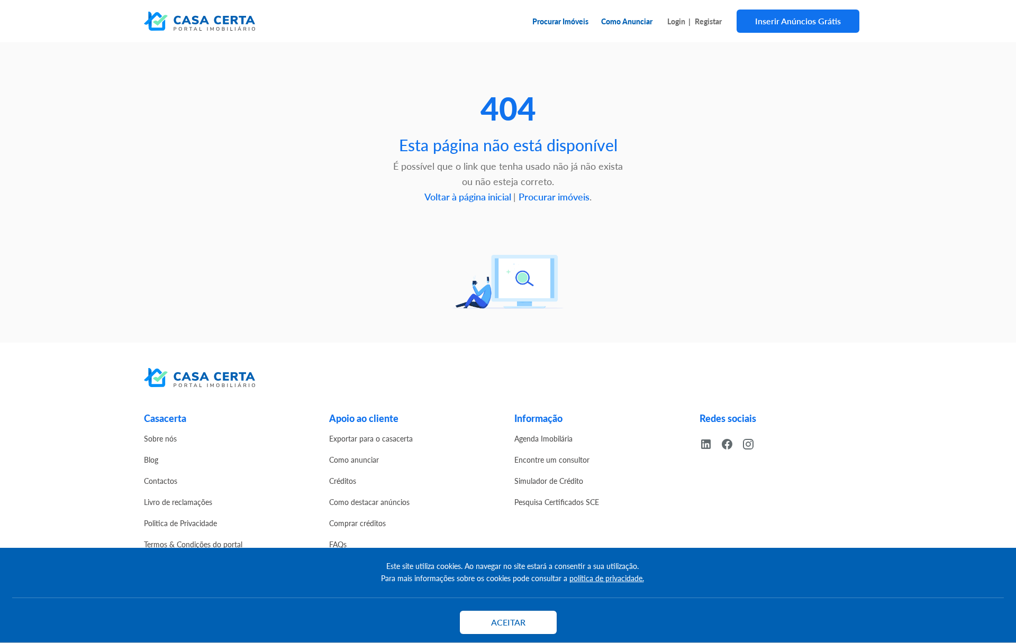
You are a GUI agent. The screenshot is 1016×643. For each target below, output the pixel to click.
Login (676, 21)
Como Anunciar (626, 21)
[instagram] (752, 442)
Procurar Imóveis (560, 21)
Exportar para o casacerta (371, 438)
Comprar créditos (357, 523)
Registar (708, 21)
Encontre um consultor (551, 459)
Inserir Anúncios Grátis (798, 21)
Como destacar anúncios (369, 502)
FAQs (338, 544)
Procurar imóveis (554, 196)
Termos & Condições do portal (193, 544)
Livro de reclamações (178, 502)
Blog (151, 459)
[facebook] (731, 442)
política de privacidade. (606, 578)
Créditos (342, 480)
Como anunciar (354, 459)
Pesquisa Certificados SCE (556, 502)
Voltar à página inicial (468, 196)
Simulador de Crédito (548, 480)
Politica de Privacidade (180, 523)
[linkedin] (710, 442)
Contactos (160, 480)
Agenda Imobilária (543, 438)
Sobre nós (160, 438)
